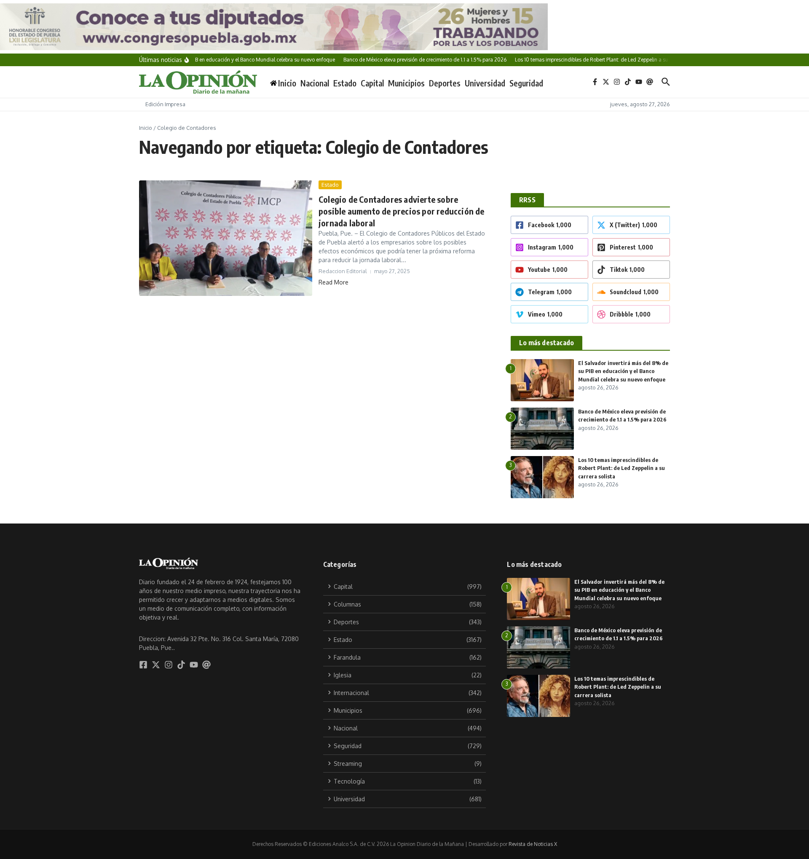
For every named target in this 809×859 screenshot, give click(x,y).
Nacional (314, 83)
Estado (344, 83)
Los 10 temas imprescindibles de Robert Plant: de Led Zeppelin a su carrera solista (621, 468)
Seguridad (526, 83)
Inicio (145, 127)
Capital (372, 83)
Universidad (485, 83)
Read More (333, 282)
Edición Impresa (165, 104)
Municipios (406, 83)
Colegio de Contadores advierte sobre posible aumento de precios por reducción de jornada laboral (402, 211)
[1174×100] (404, 26)
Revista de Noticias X (533, 844)
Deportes (445, 83)
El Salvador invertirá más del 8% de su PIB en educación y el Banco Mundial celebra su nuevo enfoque (623, 371)
